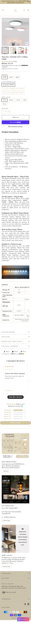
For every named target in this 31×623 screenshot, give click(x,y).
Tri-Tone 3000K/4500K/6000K (13, 88)
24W (10, 77)
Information (6, 599)
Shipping (4, 68)
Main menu (5, 578)
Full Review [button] (9, 390)
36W (17, 77)
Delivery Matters (8, 332)
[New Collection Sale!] (15, 489)
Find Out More (6, 520)
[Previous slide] (1, 381)
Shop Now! (6, 471)
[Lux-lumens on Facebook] (25, 604)
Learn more (4, 66)
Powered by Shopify (6, 607)
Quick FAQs (6, 336)
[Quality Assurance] (15, 539)
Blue (25, 100)
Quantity (5, 108)
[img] (9, 366)
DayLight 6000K (8, 84)
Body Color (6, 97)
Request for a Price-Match (12, 341)
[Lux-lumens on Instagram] (28, 604)
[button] (6, 61)
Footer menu (6, 573)
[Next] (28, 50)
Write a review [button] (15, 423)
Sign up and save (8, 583)
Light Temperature (9, 81)
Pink (4, 100)
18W (4, 77)
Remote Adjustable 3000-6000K (13, 92)
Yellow (11, 100)
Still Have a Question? (10, 346)
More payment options (15, 126)
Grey (4, 104)
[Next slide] (29, 381)
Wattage (5, 74)
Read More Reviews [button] (15, 397)
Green (18, 100)
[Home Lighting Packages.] (15, 445)
